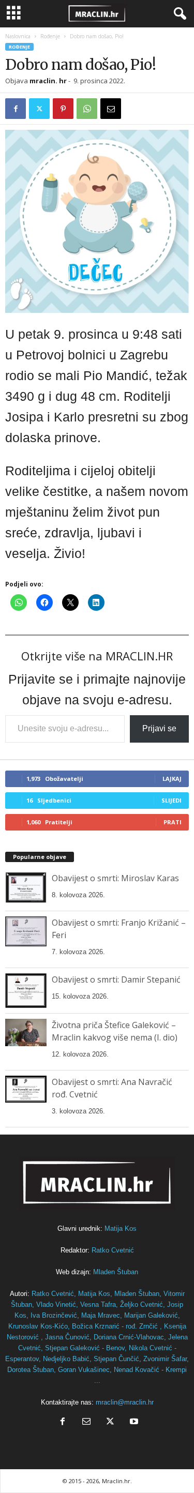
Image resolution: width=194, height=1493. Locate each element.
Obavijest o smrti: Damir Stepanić (116, 979)
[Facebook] (15, 108)
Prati (172, 822)
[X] (39, 108)
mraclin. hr (48, 80)
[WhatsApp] (87, 108)
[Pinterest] (63, 108)
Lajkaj (172, 778)
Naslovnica (18, 36)
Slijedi (171, 800)
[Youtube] (133, 1422)
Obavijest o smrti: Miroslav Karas (115, 878)
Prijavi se (159, 728)
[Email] (110, 108)
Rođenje (50, 36)
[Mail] (86, 1422)
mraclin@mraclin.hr (125, 1402)
